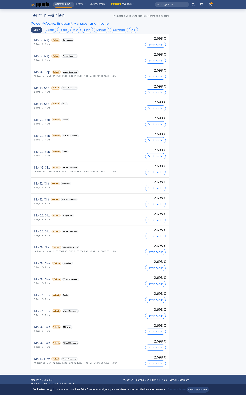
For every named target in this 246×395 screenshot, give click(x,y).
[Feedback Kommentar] (201, 4)
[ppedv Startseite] (40, 4)
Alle (133, 29)
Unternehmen (97, 3)
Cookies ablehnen (176, 389)
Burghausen (119, 29)
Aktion (36, 29)
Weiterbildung (62, 3)
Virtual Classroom (179, 379)
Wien (75, 29)
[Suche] (193, 4)
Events (79, 3)
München (101, 29)
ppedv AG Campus (43, 379)
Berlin (87, 29)
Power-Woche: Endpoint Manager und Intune (70, 23)
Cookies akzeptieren (197, 389)
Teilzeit (63, 29)
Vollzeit (50, 29)
